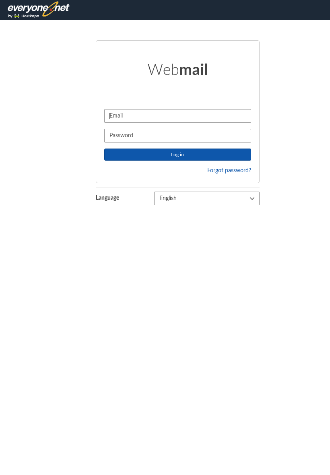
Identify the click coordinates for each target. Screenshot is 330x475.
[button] (207, 198)
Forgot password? (229, 170)
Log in (177, 154)
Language (107, 198)
